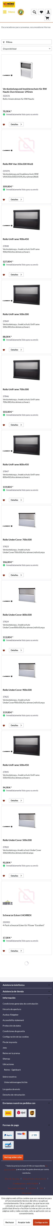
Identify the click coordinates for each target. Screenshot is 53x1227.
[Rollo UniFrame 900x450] (26, 219)
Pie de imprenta (10, 1042)
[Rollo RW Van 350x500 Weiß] (26, 144)
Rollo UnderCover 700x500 (17, 539)
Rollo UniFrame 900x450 (16, 239)
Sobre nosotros (9, 1076)
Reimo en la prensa (11, 1053)
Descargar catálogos (16, 1188)
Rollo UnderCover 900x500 (17, 689)
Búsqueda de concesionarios (34, 1178)
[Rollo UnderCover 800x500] (26, 595)
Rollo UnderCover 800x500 (17, 614)
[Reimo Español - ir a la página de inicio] (9, 4)
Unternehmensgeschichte (15, 1082)
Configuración (41, 1222)
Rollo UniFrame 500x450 (16, 764)
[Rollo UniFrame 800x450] (26, 445)
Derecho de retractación (14, 1094)
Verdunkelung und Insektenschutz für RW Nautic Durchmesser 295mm (25, 90)
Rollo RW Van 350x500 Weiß (18, 163)
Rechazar (9, 1222)
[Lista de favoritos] (41, 12)
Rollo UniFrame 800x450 (16, 464)
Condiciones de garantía (14, 1031)
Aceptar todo (24, 1222)
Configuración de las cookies (16, 1036)
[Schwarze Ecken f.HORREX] (26, 895)
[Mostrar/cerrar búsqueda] (34, 12)
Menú (11, 11)
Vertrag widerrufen (13, 1157)
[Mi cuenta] (48, 12)
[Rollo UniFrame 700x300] (26, 370)
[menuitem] (8, 12)
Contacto (32, 1188)
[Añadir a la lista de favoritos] (4, 124)
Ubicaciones (8, 1064)
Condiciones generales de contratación (20, 1003)
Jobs (5, 1047)
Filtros (9, 42)
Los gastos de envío (11, 1089)
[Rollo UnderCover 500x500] (26, 820)
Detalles (14, 124)
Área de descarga (12, 1178)
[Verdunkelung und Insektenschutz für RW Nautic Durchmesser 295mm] (26, 69)
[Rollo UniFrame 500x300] (26, 294)
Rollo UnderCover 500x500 (17, 840)
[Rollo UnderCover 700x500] (26, 520)
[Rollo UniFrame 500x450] (26, 745)
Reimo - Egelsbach (12, 1069)
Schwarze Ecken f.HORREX (17, 915)
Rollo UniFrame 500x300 (16, 314)
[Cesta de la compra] (47, 18)
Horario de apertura (12, 1009)
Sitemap (6, 1058)
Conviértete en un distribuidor (25, 1183)
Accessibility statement (13, 1020)
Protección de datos (12, 1025)
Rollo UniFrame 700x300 (16, 389)
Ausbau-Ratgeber (11, 1014)
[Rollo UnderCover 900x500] (26, 670)
